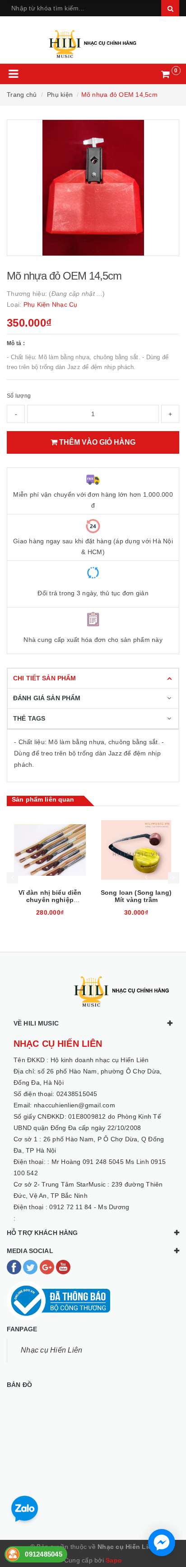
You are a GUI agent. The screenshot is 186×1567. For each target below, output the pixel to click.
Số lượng (19, 396)
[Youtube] (63, 1266)
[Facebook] (15, 1266)
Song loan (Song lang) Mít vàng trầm (49, 896)
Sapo (114, 1560)
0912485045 (43, 1554)
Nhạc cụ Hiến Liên (51, 1350)
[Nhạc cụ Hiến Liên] (93, 40)
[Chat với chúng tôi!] (161, 1542)
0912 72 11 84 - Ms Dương (89, 1207)
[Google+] (48, 1266)
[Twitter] (31, 1266)
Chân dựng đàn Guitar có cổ (136, 896)
